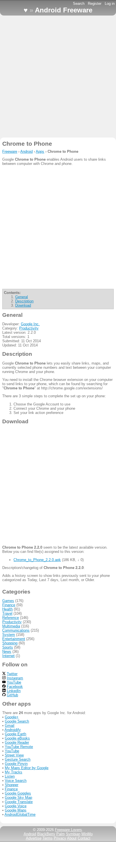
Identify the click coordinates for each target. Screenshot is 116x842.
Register (94, 3)
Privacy (60, 838)
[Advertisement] (58, 76)
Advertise (33, 838)
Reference (10, 618)
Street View (14, 755)
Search (78, 3)
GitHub (12, 695)
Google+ (12, 717)
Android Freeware (63, 10)
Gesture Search (17, 759)
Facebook (15, 686)
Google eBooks (17, 738)
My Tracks (13, 772)
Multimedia (11, 626)
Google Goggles (18, 793)
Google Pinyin (16, 764)
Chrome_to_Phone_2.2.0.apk (37, 560)
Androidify (13, 730)
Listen (10, 776)
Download (23, 305)
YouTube (14, 682)
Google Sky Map (18, 797)
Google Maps (15, 810)
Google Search (17, 721)
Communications (16, 630)
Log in (110, 3)
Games (8, 601)
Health (7, 609)
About (72, 838)
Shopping (9, 643)
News (6, 651)
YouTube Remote (19, 747)
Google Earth (15, 734)
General (21, 297)
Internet (8, 656)
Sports (7, 647)
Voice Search (15, 780)
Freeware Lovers (68, 830)
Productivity (29, 328)
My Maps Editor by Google (26, 768)
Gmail (9, 725)
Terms (48, 838)
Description (24, 301)
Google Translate (19, 802)
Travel (7, 613)
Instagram (15, 678)
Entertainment (13, 639)
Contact (84, 838)
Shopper (11, 785)
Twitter (12, 674)
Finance (8, 605)
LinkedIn (14, 691)
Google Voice (15, 806)
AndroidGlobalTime (20, 814)
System (8, 634)
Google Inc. (30, 324)
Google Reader (17, 742)
